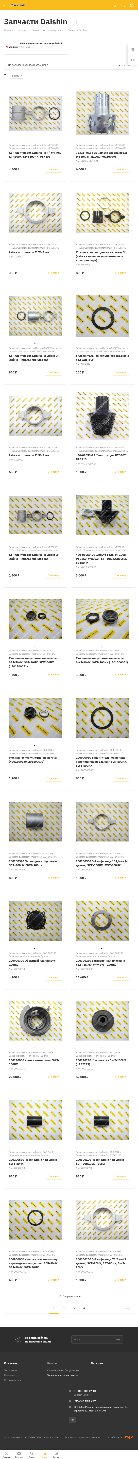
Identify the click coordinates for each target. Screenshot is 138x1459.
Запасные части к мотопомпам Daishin (41, 43)
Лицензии (9, 1375)
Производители (13, 1380)
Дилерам (97, 1363)
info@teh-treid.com (85, 1400)
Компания (11, 1363)
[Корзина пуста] (131, 5)
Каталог (52, 1363)
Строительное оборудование (63, 1370)
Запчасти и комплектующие (62, 1375)
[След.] (126, 1308)
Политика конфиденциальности (82, 1437)
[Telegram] (72, 1420)
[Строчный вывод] (123, 64)
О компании (10, 1370)
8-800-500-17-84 (85, 1391)
